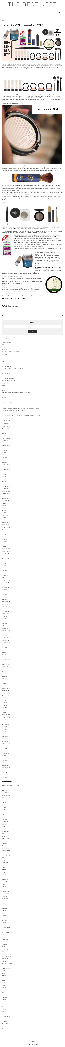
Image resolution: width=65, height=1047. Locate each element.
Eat (3, 841)
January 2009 (5, 741)
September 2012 (6, 642)
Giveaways (5, 879)
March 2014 (5, 599)
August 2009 (5, 724)
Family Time (5, 862)
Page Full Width (6, 373)
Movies (4, 922)
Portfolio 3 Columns (8, 378)
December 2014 (6, 577)
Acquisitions (29, 12)
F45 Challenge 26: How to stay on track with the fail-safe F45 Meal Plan (21, 415)
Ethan (3, 845)
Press (46, 12)
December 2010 (6, 685)
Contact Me (5, 354)
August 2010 (5, 695)
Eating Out (5, 843)
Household (5, 896)
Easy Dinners (5, 838)
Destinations (5, 831)
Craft (3, 814)
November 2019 (6, 445)
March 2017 (5, 512)
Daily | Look (5, 824)
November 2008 (6, 746)
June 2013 (4, 621)
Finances (4, 867)
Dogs (3, 836)
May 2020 (4, 431)
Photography (5, 949)
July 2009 (4, 726)
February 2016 (6, 544)
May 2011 (4, 676)
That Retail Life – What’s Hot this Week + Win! (18, 315)
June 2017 (4, 505)
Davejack (4, 829)
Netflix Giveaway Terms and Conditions (12, 368)
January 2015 (5, 575)
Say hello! (5, 978)
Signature (4, 390)
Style (3, 992)
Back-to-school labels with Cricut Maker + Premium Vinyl (17, 413)
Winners (4, 397)
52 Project (5, 790)
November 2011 (6, 666)
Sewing (4, 980)
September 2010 (6, 693)
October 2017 (5, 496)
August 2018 (5, 471)
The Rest (4, 999)
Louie (3, 913)
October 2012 (5, 640)
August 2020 (5, 428)
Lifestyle (13, 12)
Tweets (4, 1009)
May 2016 (4, 536)
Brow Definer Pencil (7, 227)
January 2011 (5, 683)
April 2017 (4, 510)
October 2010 (5, 690)
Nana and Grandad (7, 927)
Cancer (4, 802)
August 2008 (5, 753)
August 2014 (5, 587)
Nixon (3, 934)
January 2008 (5, 770)
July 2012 (4, 647)
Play (3, 951)
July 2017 (4, 503)
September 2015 (6, 556)
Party (3, 946)
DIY (3, 833)
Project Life (5, 961)
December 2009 (6, 714)
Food (3, 872)
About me (4, 347)
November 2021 (6, 426)
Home (6, 12)
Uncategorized (6, 1016)
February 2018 (6, 486)
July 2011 (4, 674)
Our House (5, 942)
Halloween (5, 881)
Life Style (4, 908)
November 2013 (6, 609)
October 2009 (5, 719)
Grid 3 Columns (6, 361)
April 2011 (4, 678)
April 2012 (4, 654)
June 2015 (4, 563)
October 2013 (5, 611)
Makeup (4, 915)
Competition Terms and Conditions (11, 351)
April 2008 (4, 762)
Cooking (4, 807)
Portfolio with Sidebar (8, 380)
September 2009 (6, 722)
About (41, 12)
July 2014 (4, 589)
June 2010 (4, 700)
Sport (3, 990)
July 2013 (4, 618)
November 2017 (6, 493)
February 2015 (6, 573)
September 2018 (6, 469)
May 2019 (4, 457)
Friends (4, 874)
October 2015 (5, 553)
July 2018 (4, 474)
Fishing (4, 869)
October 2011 (5, 669)
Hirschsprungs (6, 886)
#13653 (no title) (6, 342)
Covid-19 (4, 812)
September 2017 (6, 498)
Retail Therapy (6, 968)
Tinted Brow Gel (17, 228)
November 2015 (6, 551)
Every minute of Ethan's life (9, 855)
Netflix (4, 929)
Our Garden (5, 939)
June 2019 (4, 455)
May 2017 (4, 508)
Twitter (4, 1011)
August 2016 (5, 529)
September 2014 (6, 585)
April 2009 (4, 734)
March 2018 (5, 484)
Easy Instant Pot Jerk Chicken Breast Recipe (13, 410)
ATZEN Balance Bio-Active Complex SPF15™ (46, 267)
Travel (4, 1004)
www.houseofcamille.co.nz (8, 194)
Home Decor (5, 891)
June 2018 (4, 476)
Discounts (21, 12)
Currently (5, 821)
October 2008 (5, 748)
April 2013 (4, 625)
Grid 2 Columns (6, 359)
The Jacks (4, 997)
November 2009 (6, 717)
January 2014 (5, 604)
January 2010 (5, 712)
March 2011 (5, 681)
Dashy (3, 826)
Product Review (6, 956)
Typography (5, 395)
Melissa (7, 305)
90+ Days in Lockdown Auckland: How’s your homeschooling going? (20, 408)
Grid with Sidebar (6, 363)
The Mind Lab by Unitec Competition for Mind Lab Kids (16, 392)
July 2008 (4, 755)
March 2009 (5, 736)
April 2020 (4, 433)
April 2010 (4, 705)
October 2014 (5, 582)
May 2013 (4, 623)
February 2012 (6, 659)
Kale (37, 1042)
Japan (3, 901)
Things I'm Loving (6, 1002)
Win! (36, 12)
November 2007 (6, 774)
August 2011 (5, 671)
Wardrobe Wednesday (8, 1018)
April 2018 (4, 481)
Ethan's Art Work (7, 850)
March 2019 (5, 462)
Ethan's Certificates (7, 853)
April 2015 (4, 568)
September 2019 (6, 447)
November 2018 (6, 464)
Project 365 (5, 958)
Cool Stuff (5, 809)
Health (4, 884)
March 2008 (5, 765)
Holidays (4, 889)
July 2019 (4, 452)
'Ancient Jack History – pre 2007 (10, 785)
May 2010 (4, 702)
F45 (3, 857)
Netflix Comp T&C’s (7, 366)
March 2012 (5, 657)
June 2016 (4, 534)
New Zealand (5, 932)
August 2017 (5, 500)
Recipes (4, 966)
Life (3, 905)
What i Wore (5, 1023)
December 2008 (6, 743)
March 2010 (5, 707)
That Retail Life (6, 994)
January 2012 (5, 661)
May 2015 (4, 565)
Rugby (3, 970)
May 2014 (4, 594)
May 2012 (4, 652)
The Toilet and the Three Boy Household (48, 315)
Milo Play (4, 920)
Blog (3, 797)
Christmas (5, 804)
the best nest (32, 4)
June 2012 (4, 649)
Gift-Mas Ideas (5, 877)
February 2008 (6, 767)
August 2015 (5, 558)
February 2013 (6, 630)
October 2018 (5, 467)
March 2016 (5, 541)
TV (2, 1006)
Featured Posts (6, 865)
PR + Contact (53, 12)
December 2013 (6, 606)
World (4, 1028)
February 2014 (6, 601)
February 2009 (6, 738)
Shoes (3, 985)
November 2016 (6, 522)
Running (4, 975)
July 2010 (4, 698)
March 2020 (5, 435)
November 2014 (6, 580)
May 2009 (4, 731)
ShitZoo (4, 982)
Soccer (4, 987)
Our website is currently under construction (14, 371)
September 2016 (6, 527)
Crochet (4, 819)
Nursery (4, 937)
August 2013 (5, 616)
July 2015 (4, 560)
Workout (4, 1026)
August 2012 (5, 645)
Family (3, 860)
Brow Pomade (28, 227)
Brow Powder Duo (51, 227)
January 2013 (5, 633)
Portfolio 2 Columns (8, 376)
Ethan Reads (5, 848)
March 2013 (5, 628)
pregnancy (5, 954)
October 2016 (5, 524)
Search (32, 331)
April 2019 (4, 460)
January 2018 (5, 488)
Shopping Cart (6, 388)
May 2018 (4, 479)
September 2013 (6, 613)
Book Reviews (5, 800)
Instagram (5, 898)
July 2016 (4, 532)
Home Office (5, 893)
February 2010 (6, 710)
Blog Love (5, 349)
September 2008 (6, 750)
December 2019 (6, 443)
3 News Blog (5, 788)
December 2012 (6, 635)
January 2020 (5, 440)
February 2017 (6, 515)
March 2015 (5, 570)
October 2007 (5, 777)
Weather (4, 1021)
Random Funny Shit (7, 963)
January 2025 (5, 423)
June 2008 (4, 758)
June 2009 (4, 729)
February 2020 (6, 438)
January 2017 (5, 517)
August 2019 (5, 450)
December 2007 (6, 772)
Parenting (5, 944)
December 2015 (6, 548)
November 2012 (6, 637)
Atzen (36, 254)
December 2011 (6, 664)
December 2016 (6, 520)
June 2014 (4, 592)
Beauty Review (15, 306)
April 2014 (4, 597)
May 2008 (4, 760)
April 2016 (4, 539)
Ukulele (4, 1014)
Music (3, 925)
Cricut (4, 816)
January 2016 (5, 546)
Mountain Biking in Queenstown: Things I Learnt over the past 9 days (20, 405)
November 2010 (6, 688)
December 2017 (6, 491)
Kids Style (4, 903)
